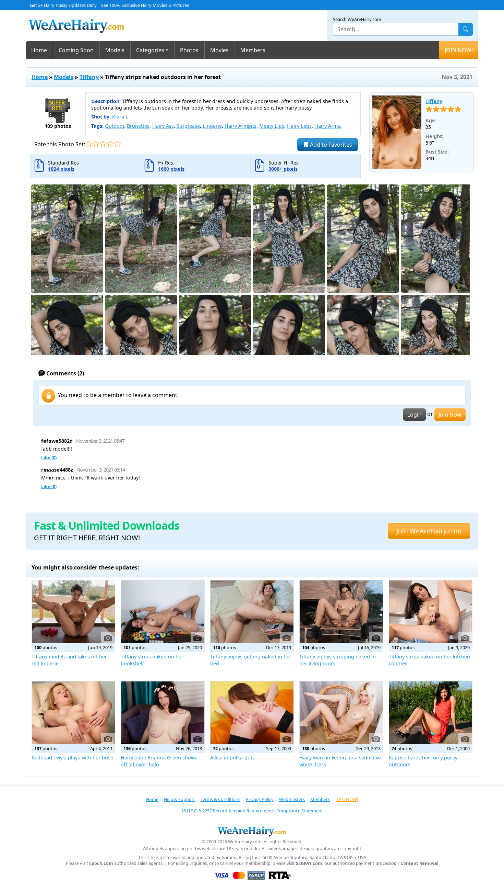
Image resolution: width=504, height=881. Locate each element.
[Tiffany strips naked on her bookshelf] (162, 611)
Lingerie (212, 126)
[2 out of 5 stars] (95, 143)
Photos (189, 50)
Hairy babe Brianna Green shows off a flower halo (159, 761)
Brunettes (138, 126)
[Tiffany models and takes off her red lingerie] (73, 611)
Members (252, 50)
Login (414, 414)
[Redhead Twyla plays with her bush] (73, 712)
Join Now (450, 414)
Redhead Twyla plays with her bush (72, 757)
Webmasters (292, 799)
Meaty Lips (271, 126)
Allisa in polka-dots (232, 757)
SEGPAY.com (309, 863)
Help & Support (179, 799)
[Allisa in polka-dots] (252, 712)
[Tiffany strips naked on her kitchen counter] (430, 611)
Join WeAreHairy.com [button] (428, 530)
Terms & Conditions (220, 799)
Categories (150, 50)
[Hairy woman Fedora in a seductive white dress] (341, 712)
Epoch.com (101, 863)
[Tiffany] (397, 132)
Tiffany (89, 77)
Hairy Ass (163, 126)
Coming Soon (76, 50)
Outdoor (114, 126)
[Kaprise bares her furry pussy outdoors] (430, 712)
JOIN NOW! (459, 50)
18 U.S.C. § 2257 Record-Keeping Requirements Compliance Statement (252, 810)
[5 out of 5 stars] (117, 143)
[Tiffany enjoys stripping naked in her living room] (341, 611)
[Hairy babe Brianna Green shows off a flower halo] (162, 712)
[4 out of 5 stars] (110, 143)
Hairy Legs (299, 126)
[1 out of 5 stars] (88, 143)
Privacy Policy (260, 799)
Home (39, 50)
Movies (219, 50)
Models (114, 50)
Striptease (188, 126)
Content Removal (419, 863)
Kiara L (120, 116)
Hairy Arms (327, 126)
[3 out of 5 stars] (103, 143)
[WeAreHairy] (252, 831)
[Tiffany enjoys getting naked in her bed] (252, 611)
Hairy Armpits (240, 126)
